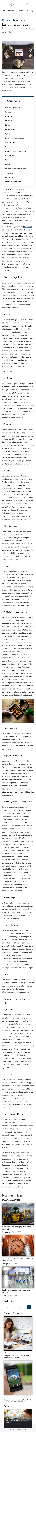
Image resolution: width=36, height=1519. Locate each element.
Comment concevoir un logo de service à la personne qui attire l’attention (17, 1420)
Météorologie (9, 155)
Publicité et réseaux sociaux (14, 138)
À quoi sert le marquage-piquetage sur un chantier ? (16, 1228)
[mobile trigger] (3, 4)
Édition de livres (10, 160)
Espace (7, 164)
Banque (7, 125)
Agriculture (9, 173)
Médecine (8, 116)
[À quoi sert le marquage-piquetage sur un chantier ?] (18, 1214)
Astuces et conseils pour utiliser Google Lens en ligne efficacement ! (17, 1401)
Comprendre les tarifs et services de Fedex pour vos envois (16, 1356)
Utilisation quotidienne (13, 182)
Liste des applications (12, 108)
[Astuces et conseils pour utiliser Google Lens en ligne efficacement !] (18, 1378)
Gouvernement (10, 142)
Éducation (8, 121)
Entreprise (6, 1232)
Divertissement (10, 129)
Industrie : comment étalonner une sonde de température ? (18, 1259)
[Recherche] (27, 4)
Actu (4, 1295)
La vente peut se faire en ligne (15, 169)
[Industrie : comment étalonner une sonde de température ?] (18, 1245)
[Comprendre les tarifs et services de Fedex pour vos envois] (18, 1333)
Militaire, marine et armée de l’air (16, 151)
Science (8, 112)
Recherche (9, 177)
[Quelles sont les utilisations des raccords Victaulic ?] (18, 1277)
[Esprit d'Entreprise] (13, 4)
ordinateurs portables (14, 236)
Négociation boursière (12, 147)
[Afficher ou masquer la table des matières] (25, 101)
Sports (7, 134)
